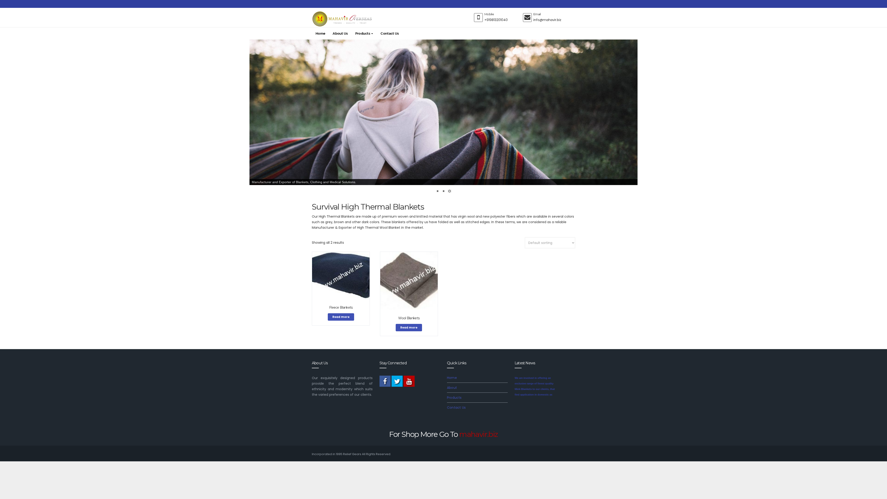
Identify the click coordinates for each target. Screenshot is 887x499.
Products (363, 33)
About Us (340, 33)
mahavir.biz (478, 434)
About (452, 387)
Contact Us (389, 33)
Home (320, 33)
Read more (340, 317)
